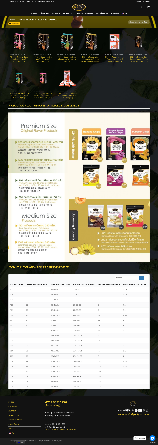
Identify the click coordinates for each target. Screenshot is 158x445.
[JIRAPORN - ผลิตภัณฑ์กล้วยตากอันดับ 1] (79, 7)
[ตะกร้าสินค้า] (148, 7)
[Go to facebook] (152, 438)
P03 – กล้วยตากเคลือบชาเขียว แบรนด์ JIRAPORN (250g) (67, 59)
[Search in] (146, 278)
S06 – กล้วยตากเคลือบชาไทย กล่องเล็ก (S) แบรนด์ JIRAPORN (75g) (67, 95)
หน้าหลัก (11, 19)
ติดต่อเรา (115, 13)
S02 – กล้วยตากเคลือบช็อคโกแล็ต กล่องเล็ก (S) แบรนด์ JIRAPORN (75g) (139, 59)
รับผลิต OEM (68, 13)
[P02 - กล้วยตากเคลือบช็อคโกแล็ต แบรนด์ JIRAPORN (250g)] (43, 42)
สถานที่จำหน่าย (102, 13)
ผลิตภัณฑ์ (56, 13)
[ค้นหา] (141, 7)
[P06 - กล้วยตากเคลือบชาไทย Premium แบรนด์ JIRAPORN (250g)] (115, 42)
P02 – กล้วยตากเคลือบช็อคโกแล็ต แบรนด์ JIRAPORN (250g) (43, 59)
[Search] (141, 278)
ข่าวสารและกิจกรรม (85, 13)
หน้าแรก (34, 13)
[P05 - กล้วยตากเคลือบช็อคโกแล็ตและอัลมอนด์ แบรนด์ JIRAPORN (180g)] (91, 42)
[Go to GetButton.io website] (152, 442)
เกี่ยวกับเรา (44, 13)
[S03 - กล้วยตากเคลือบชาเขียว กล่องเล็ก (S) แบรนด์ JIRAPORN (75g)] (19, 78)
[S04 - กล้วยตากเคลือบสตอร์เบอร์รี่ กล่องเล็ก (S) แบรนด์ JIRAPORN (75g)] (43, 78)
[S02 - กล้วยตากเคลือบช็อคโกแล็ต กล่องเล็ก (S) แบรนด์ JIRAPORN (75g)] (139, 42)
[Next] (144, 187)
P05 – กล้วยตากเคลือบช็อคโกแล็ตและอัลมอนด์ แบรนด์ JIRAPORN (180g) (91, 59)
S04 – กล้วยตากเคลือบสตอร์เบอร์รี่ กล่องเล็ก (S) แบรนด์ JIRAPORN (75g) (43, 95)
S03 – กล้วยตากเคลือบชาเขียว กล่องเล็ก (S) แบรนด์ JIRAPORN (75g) (19, 95)
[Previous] (14, 187)
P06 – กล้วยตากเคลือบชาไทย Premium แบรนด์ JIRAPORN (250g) (114, 59)
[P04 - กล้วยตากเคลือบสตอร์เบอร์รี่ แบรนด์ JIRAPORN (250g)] (19, 42)
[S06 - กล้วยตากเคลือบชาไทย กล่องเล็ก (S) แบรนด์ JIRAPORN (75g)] (67, 78)
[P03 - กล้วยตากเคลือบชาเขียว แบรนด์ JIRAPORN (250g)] (67, 42)
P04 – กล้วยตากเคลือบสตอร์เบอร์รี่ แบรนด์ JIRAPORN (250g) (19, 59)
